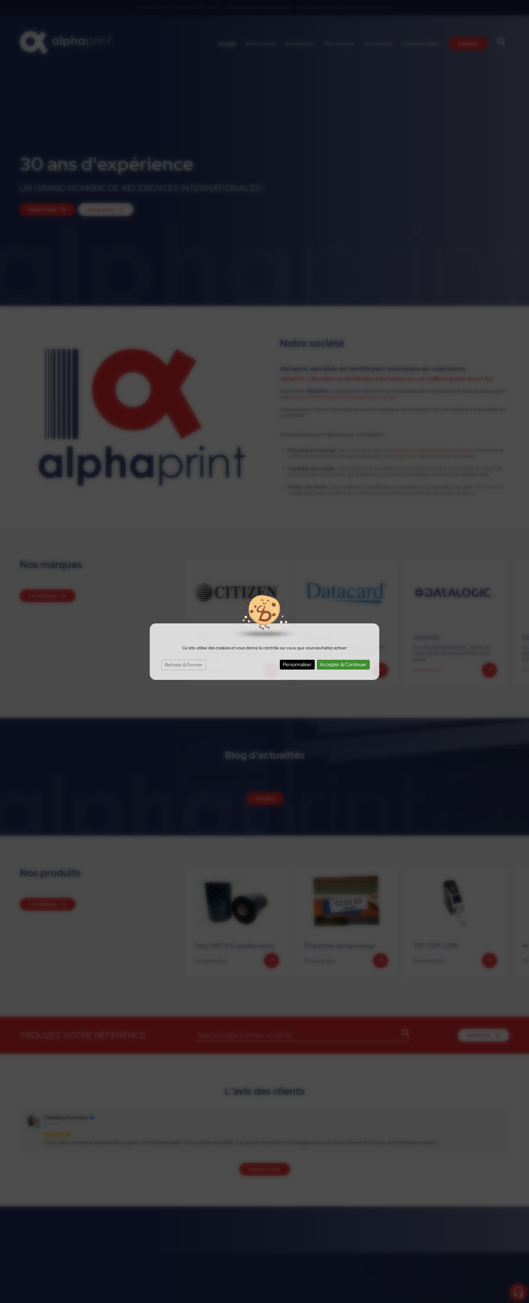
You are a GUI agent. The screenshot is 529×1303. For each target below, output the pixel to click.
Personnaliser (297, 664)
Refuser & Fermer (184, 665)
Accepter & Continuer (343, 664)
